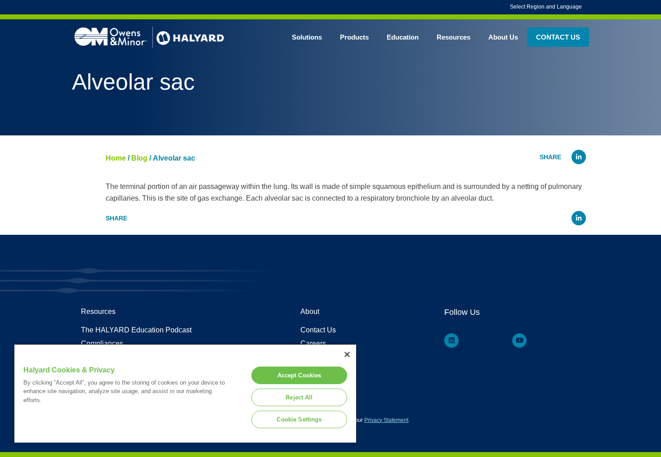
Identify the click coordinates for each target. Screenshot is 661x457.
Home (116, 158)
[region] (185, 393)
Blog (139, 158)
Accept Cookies (299, 375)
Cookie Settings (299, 419)
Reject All (299, 397)
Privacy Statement (386, 420)
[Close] (347, 354)
